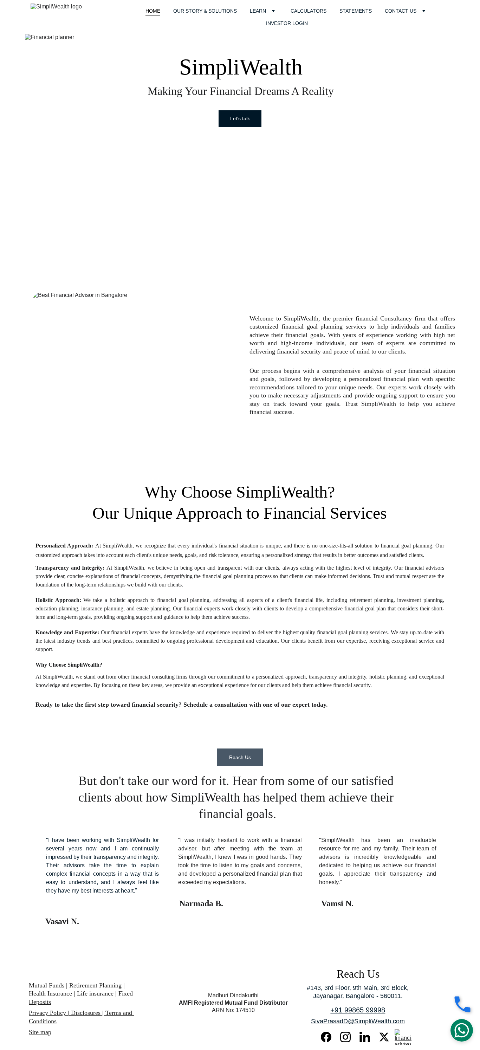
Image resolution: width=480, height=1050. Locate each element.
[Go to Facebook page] (329, 1037)
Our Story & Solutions (205, 11)
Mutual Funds (47, 985)
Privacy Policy (47, 1012)
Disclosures (85, 1012)
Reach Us (240, 757)
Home (152, 11)
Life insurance (94, 993)
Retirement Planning (95, 985)
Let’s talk (240, 118)
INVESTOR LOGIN (287, 23)
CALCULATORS (308, 11)
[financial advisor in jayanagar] (403, 1037)
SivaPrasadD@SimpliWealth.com (358, 1021)
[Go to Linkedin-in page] (368, 1037)
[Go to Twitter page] (384, 1037)
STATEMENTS (355, 11)
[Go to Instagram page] (349, 1037)
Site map (40, 1032)
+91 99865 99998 (357, 1010)
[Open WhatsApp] (461, 1030)
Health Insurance (50, 993)
